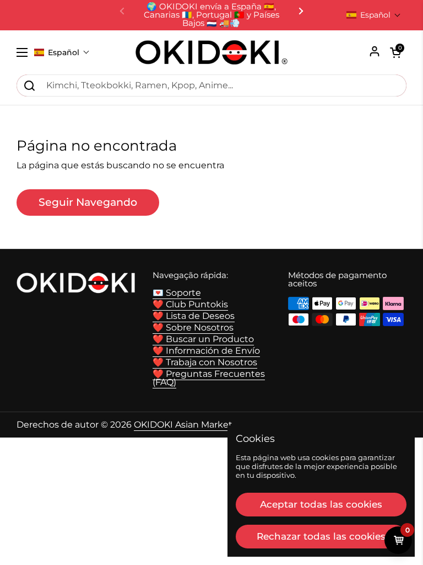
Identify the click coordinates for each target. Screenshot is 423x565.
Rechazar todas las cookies (321, 536)
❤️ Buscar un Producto (203, 339)
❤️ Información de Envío (206, 350)
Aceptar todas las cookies (321, 504)
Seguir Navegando (88, 202)
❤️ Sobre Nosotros (193, 327)
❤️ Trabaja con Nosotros (205, 362)
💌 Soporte (177, 292)
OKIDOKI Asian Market (183, 424)
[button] (373, 15)
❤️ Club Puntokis (190, 304)
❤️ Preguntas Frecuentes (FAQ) (209, 378)
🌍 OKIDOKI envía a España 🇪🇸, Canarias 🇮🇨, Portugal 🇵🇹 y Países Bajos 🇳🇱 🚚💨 (211, 15)
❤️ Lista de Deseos (194, 316)
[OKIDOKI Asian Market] (211, 52)
